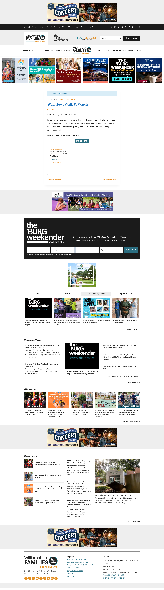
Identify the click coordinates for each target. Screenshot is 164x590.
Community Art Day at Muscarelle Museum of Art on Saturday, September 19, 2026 (67, 323)
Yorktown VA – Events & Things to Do (80, 565)
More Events (132, 329)
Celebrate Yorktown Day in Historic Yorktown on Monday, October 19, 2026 (35, 412)
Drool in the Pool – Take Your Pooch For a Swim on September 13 (96, 321)
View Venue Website (56, 162)
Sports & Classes (63, 50)
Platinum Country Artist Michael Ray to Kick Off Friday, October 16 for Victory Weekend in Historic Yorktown (119, 357)
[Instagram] (115, 27)
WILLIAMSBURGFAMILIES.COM (114, 575)
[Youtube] (122, 27)
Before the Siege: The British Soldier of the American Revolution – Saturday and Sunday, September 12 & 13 (79, 504)
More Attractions (130, 421)
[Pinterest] (118, 27)
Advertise (99, 50)
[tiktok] (129, 27)
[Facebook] (111, 27)
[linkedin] (136, 27)
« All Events (51, 109)
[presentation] (38, 308)
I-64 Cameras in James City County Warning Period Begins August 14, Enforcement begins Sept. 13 (78, 463)
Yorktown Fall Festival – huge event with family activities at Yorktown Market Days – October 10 (104, 413)
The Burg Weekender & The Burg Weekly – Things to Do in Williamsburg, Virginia (38, 323)
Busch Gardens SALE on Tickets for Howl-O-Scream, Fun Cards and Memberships (120, 346)
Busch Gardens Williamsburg (77, 559)
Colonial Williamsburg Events (77, 562)
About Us (70, 573)
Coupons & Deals (73, 568)
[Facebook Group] (132, 27)
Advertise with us (60, 27)
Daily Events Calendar (75, 571)
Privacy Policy (73, 27)
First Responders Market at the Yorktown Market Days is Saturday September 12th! (129, 412)
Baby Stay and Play (109, 179)
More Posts (133, 521)
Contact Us (48, 27)
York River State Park (56, 149)
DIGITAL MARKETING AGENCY (114, 578)
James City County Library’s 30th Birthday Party (113, 495)
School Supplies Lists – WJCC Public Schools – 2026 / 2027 (120, 368)
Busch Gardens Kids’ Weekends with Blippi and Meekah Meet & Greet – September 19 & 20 (56, 413)
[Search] (120, 38)
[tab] (37, 294)
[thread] (139, 27)
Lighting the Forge (54, 179)
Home (41, 27)
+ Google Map (54, 159)
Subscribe (91, 27)
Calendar (33, 27)
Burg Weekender (119, 50)
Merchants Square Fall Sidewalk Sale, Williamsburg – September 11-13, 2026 (81, 412)
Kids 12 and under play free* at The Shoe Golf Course (120, 376)
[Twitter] (125, 27)
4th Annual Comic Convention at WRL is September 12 (125, 321)
